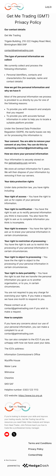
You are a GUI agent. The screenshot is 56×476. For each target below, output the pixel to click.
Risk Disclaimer (11, 460)
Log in (48, 6)
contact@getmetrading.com (18, 50)
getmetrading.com (18, 163)
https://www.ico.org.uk (30, 395)
